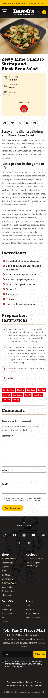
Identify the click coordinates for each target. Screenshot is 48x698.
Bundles (5, 570)
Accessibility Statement (33, 685)
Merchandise (7, 587)
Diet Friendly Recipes (35, 558)
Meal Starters (7, 579)
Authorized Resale (13, 685)
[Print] (5, 123)
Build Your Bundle (9, 583)
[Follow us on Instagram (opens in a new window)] (24, 535)
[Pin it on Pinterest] (34, 123)
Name (5, 470)
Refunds (29, 682)
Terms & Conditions (16, 682)
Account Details (32, 613)
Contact (5, 621)
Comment (7, 436)
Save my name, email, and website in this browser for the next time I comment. (25, 499)
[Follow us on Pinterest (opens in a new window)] (43, 535)
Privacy (38, 682)
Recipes (31, 554)
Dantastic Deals (8, 591)
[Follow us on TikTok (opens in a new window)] (5, 535)
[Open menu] (4, 12)
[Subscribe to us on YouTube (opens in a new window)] (33, 535)
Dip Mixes (6, 575)
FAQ (3, 617)
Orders (28, 605)
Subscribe (40, 654)
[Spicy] (24, 109)
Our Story (6, 605)
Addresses (30, 609)
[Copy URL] (12, 123)
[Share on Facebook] (27, 123)
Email (5, 484)
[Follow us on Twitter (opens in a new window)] (19, 542)
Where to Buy (7, 595)
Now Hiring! (7, 609)
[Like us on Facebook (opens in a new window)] (14, 535)
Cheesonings (7, 562)
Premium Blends (9, 558)
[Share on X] (20, 123)
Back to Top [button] (24, 525)
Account (32, 601)
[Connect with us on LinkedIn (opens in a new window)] (29, 542)
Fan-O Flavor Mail (33, 617)
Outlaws (5, 566)
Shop (5, 554)
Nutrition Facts (8, 613)
